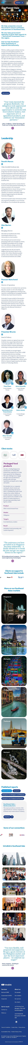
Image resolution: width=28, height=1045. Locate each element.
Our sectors (18, 998)
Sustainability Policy (5, 1031)
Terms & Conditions (5, 1027)
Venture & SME (5, 992)
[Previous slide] (3, 116)
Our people (18, 992)
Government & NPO (6, 995)
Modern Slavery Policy (16, 1031)
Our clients (17, 1002)
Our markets (18, 995)
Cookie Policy (14, 1027)
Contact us (4, 1009)
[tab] (12, 128)
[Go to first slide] (24, 116)
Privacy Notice (22, 1027)
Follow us (3, 1013)
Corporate (4, 998)
